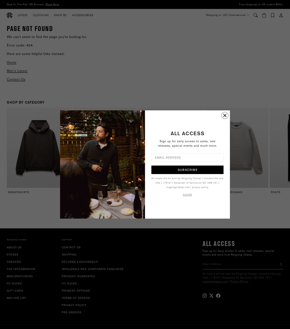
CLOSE (187, 195)
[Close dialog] (224, 115)
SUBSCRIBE (187, 170)
